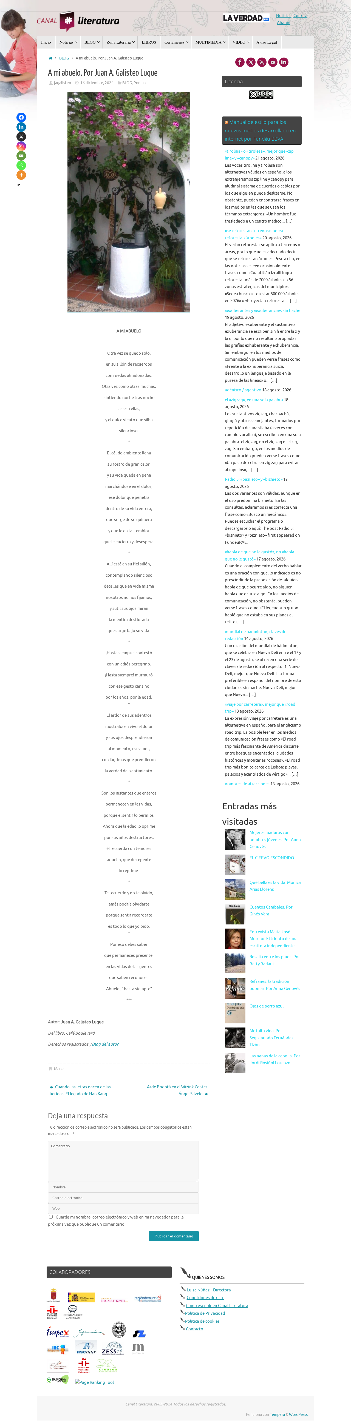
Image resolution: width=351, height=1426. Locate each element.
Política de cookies (202, 1321)
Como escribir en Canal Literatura (217, 1305)
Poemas (140, 83)
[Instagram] (21, 146)
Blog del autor (105, 1044)
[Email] (21, 156)
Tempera (277, 1414)
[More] (21, 175)
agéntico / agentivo (243, 390)
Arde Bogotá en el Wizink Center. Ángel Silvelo (177, 1091)
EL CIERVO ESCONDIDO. (272, 858)
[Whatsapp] (21, 165)
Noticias (283, 15)
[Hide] (18, 185)
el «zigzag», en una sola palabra (254, 400)
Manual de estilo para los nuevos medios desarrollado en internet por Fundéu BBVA (260, 130)
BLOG (64, 58)
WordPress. (298, 1414)
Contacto (194, 1329)
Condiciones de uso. (205, 1297)
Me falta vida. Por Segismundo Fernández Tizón (271, 1038)
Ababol (283, 22)
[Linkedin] (21, 127)
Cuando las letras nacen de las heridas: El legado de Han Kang (80, 1091)
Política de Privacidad (205, 1313)
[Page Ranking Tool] (94, 1382)
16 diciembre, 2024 (97, 83)
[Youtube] (273, 62)
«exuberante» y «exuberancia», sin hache (262, 310)
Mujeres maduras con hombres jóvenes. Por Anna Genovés (275, 839)
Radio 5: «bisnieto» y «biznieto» (253, 479)
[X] (21, 136)
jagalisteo (62, 83)
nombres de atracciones (247, 784)
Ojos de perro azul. (267, 1006)
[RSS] (262, 62)
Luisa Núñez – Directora (209, 1290)
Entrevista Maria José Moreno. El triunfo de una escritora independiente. (274, 939)
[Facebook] (21, 117)
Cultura (300, 15)
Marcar (60, 1068)
